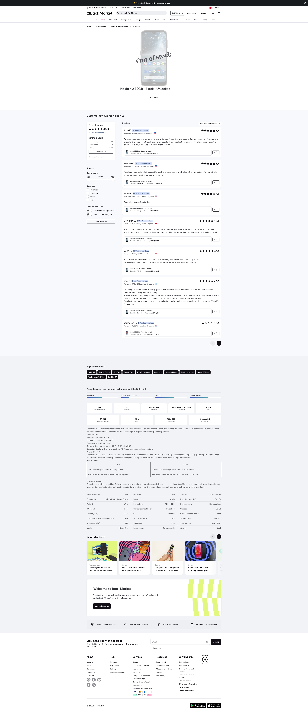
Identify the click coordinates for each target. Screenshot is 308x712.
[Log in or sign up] (213, 13)
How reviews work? (97, 157)
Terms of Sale (184, 665)
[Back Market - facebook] (88, 685)
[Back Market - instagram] (88, 680)
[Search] (118, 13)
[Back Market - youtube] (99, 680)
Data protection (185, 680)
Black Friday (160, 676)
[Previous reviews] (212, 343)
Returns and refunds (117, 672)
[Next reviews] (219, 343)
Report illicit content (186, 691)
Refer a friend (138, 662)
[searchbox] (143, 13)
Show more (129, 304)
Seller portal (137, 685)
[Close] (305, 3)
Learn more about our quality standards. (187, 487)
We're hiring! (91, 672)
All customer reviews (164, 669)
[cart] (219, 13)
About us (90, 662)
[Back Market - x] (94, 685)
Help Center (114, 665)
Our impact (91, 669)
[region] (154, 558)
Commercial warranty (141, 665)
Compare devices (163, 665)
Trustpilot (90, 676)
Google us (126, 598)
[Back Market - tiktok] (94, 680)
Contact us (114, 662)
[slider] (88, 179)
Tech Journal (161, 662)
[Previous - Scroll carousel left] (212, 536)
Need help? (192, 13)
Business (204, 13)
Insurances (137, 669)
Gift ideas (159, 672)
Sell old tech (137, 672)
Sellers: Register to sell (141, 682)
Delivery (113, 669)
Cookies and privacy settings (186, 676)
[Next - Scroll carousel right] (219, 536)
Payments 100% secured (142, 689)
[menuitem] (126, 19)
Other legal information (188, 684)
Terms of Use (184, 662)
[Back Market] (99, 13)
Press (89, 665)
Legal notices (184, 687)
